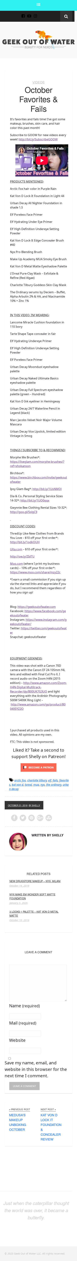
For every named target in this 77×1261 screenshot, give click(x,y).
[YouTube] (29, 14)
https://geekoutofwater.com (37, 607)
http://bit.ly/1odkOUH (25, 542)
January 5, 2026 (18, 903)
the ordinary (53, 785)
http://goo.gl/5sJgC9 (23, 512)
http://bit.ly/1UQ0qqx (34, 500)
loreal (28, 785)
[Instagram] (35, 14)
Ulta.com (16, 549)
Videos (38, 82)
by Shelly (34, 805)
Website (17, 1040)
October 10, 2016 (19, 920)
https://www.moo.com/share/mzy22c (35, 572)
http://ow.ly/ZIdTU (22, 556)
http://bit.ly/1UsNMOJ (47, 489)
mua (36, 785)
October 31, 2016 (18, 805)
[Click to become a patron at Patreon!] (38, 767)
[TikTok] (41, 14)
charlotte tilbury (37, 780)
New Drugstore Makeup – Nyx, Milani (35, 881)
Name (24, 1006)
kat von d (17, 785)
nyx (42, 785)
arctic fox (20, 780)
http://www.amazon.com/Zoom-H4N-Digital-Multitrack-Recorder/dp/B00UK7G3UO (38, 687)
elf (49, 780)
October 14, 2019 (19, 885)
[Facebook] (23, 14)
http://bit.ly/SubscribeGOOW (38, 139)
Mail (22, 1023)
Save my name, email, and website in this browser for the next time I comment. (36, 1069)
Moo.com (16, 564)
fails (55, 780)
